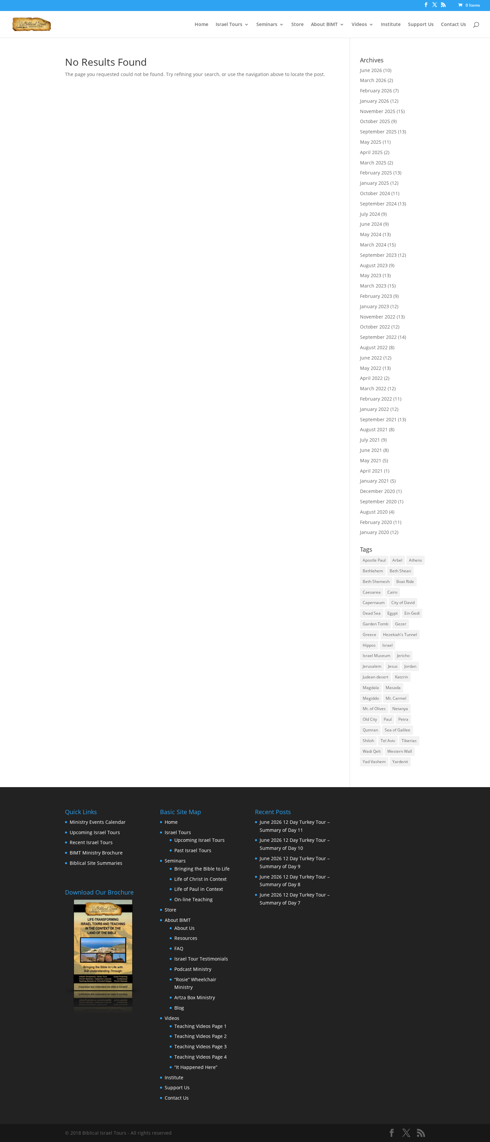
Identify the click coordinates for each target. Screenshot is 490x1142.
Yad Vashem (374, 761)
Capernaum (374, 602)
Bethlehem (373, 571)
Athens (415, 560)
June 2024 (371, 224)
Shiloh (368, 740)
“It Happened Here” (195, 1067)
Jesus (393, 666)
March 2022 (373, 388)
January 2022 (374, 409)
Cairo (392, 592)
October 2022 (375, 327)
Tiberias (409, 740)
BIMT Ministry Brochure (96, 852)
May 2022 (370, 368)
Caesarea (372, 592)
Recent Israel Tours (91, 842)
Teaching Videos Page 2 (200, 1036)
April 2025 (371, 152)
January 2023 (374, 306)
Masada (393, 687)
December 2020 (377, 491)
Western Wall (399, 751)
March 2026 (373, 80)
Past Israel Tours (192, 850)
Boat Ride (405, 581)
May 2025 (370, 142)
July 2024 (370, 214)
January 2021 (374, 481)
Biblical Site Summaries (96, 863)
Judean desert (375, 677)
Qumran (370, 730)
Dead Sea (372, 613)
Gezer (400, 624)
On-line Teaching (193, 899)
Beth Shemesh (376, 581)
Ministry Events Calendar (98, 822)
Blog (179, 1008)
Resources (185, 938)
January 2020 (374, 532)
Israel (387, 645)
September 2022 (378, 337)
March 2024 (373, 244)
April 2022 (371, 378)
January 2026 (374, 101)
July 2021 (370, 440)
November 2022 (377, 317)
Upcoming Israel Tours (95, 832)
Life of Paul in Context (198, 889)
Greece (369, 634)
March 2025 (373, 162)
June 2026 (371, 70)
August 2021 (374, 429)
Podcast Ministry (192, 969)
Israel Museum (376, 655)
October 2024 (375, 193)
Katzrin (401, 677)
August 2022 (374, 347)
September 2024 (378, 203)
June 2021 (371, 450)
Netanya (400, 708)
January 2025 (374, 183)
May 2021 (370, 460)
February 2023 (376, 296)
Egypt (392, 613)
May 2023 (370, 275)
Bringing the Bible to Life (202, 869)
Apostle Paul (374, 560)
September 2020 (378, 501)
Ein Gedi (412, 613)
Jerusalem (372, 666)
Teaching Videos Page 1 (200, 1026)
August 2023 (374, 265)
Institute (391, 24)
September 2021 (378, 419)
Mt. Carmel (396, 698)
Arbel (397, 560)
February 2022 (376, 399)
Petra (403, 719)
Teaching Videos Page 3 (200, 1046)
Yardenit (400, 761)
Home (201, 24)
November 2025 (377, 111)
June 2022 (371, 358)
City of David (403, 602)
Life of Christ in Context (200, 879)
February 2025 (376, 172)
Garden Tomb (375, 624)
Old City (370, 719)
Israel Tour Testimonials (201, 959)
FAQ (178, 948)
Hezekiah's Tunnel (400, 634)
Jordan (410, 666)
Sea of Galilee (397, 730)
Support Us (421, 24)
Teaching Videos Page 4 (200, 1057)
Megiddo (371, 698)
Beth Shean (400, 571)
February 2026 (376, 90)
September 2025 (378, 131)
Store (297, 24)
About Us (184, 928)
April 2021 (371, 471)
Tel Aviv (388, 740)
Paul (388, 719)
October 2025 (375, 121)
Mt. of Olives (374, 708)
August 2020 (374, 512)
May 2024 (370, 234)
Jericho (403, 655)
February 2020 (376, 522)
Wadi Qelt (372, 751)
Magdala (371, 687)
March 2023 (373, 285)
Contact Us (453, 24)
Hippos (369, 645)
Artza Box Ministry (194, 997)
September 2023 (378, 255)
